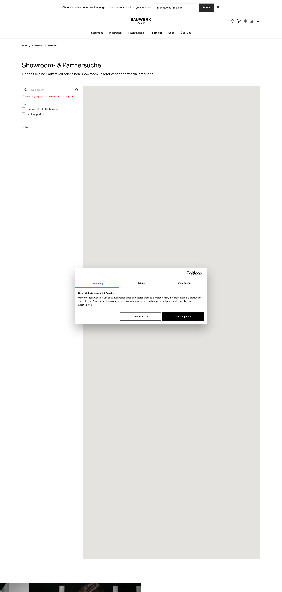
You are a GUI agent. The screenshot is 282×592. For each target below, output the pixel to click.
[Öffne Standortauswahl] (245, 21)
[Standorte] (232, 21)
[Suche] (258, 21)
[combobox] (175, 8)
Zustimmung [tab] (97, 283)
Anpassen (139, 316)
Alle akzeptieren (183, 316)
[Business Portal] (252, 21)
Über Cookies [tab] (185, 283)
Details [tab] (141, 283)
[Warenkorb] (239, 21)
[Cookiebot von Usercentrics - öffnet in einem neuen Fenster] (191, 273)
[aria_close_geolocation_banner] (218, 7)
